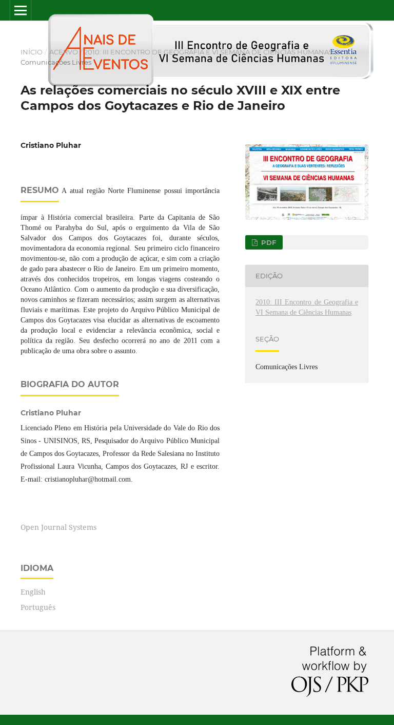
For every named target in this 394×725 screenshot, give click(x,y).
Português (38, 607)
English (33, 592)
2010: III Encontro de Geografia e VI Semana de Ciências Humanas (208, 52)
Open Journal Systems (58, 527)
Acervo (63, 52)
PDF (267, 242)
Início (32, 52)
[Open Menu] (20, 10)
